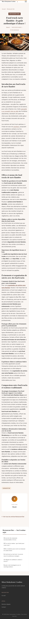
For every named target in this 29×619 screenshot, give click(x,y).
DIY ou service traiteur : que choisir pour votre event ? (14, 544)
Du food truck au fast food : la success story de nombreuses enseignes (13, 555)
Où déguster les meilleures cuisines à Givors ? (13, 560)
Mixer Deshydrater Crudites (12, 582)
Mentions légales (6, 604)
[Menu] (25, 1)
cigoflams (16, 126)
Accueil (4, 9)
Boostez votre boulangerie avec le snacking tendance (12, 565)
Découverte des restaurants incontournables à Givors (10, 538)
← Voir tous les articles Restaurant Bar (13, 516)
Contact (4, 607)
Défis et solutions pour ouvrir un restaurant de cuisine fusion (14, 549)
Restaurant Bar (11, 9)
